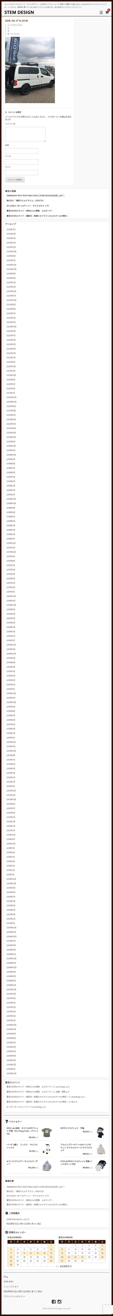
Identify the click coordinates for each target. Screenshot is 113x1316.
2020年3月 (11, 433)
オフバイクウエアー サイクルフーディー (22, 1162)
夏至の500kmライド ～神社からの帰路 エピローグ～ (30, 211)
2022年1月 (11, 362)
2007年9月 (11, 998)
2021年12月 (11, 366)
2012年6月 (11, 813)
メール (8, 156)
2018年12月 (11, 499)
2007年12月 (11, 990)
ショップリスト (11, 1287)
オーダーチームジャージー (18, 1107)
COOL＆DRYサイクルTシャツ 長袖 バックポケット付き (76, 1162)
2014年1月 (11, 738)
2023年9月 (11, 305)
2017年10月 (11, 552)
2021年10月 (11, 375)
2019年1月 (11, 495)
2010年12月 (11, 879)
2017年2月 (11, 587)
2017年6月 (11, 570)
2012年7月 (11, 808)
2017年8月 (11, 561)
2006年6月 (11, 1047)
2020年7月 (11, 415)
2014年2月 (11, 733)
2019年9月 (11, 459)
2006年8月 (11, 1038)
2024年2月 (11, 287)
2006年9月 (11, 1034)
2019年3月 (11, 486)
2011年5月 (11, 857)
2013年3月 (11, 777)
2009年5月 (11, 945)
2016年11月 (11, 601)
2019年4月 (11, 481)
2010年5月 (11, 906)
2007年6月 (11, 1007)
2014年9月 (11, 707)
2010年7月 (11, 897)
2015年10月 (11, 654)
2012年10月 (11, 800)
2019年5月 (11, 477)
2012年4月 (11, 817)
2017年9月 (11, 556)
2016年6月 (11, 618)
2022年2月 (11, 358)
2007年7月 (11, 1003)
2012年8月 (11, 804)
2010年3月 (11, 914)
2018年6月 (11, 521)
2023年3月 (11, 322)
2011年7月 (11, 848)
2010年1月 (11, 923)
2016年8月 (11, 614)
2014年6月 (11, 720)
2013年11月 (11, 746)
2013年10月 (11, 751)
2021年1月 (11, 393)
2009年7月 (11, 941)
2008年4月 (11, 981)
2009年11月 (11, 932)
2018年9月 (11, 508)
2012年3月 (11, 822)
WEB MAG (9, 1282)
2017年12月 (11, 543)
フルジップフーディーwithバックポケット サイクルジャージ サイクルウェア (76, 1147)
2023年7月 (11, 313)
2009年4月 (11, 950)
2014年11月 (11, 698)
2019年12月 (11, 446)
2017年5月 (11, 574)
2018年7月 (11, 517)
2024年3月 (11, 282)
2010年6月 (11, 901)
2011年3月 (11, 866)
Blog (6, 1277)
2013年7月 (11, 760)
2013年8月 (11, 755)
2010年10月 (11, 883)
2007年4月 (11, 1016)
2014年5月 (11, 724)
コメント (10, 124)
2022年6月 (11, 340)
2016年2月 (11, 636)
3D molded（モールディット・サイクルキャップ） (28, 206)
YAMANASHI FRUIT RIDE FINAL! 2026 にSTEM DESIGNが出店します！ (36, 196)
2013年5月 (11, 769)
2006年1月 (11, 1069)
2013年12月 (11, 742)
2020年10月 (12, 402)
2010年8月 (11, 892)
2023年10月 (11, 300)
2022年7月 (11, 336)
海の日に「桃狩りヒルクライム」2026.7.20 (25, 201)
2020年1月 (11, 442)
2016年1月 (11, 640)
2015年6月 (11, 667)
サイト (8, 167)
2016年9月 (11, 610)
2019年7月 (11, 468)
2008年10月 (12, 967)
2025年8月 (11, 256)
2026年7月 (11, 229)
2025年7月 (11, 260)
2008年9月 (11, 972)
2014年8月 (11, 711)
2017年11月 (11, 548)
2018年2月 (11, 534)
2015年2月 (11, 685)
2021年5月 (11, 384)
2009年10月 (12, 937)
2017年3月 (11, 583)
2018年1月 (11, 539)
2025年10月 (11, 252)
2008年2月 (11, 985)
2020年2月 (11, 437)
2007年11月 (11, 994)
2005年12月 (11, 1074)
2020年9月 (11, 406)
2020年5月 (11, 424)
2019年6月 (11, 473)
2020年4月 (11, 428)
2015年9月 (11, 658)
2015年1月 (11, 689)
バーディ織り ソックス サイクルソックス (22, 1146)
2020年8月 (11, 411)
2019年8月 (11, 464)
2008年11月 (11, 963)
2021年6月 (11, 380)
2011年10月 (11, 844)
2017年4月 (11, 579)
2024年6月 (11, 278)
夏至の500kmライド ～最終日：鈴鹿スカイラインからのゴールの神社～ (37, 216)
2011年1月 (10, 875)
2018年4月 (11, 530)
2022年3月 (11, 353)
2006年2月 (11, 1065)
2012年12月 (11, 791)
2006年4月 (11, 1056)
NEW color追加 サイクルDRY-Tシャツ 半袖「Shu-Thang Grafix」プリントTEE (23, 1131)
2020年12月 (11, 397)
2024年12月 (11, 265)
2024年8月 (11, 274)
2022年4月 (11, 349)
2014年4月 (11, 729)
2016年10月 (11, 605)
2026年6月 (11, 234)
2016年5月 (11, 623)
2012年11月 (11, 795)
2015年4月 (11, 676)
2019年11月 (11, 450)
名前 (7, 145)
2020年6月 (11, 419)
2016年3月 (11, 632)
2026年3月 (11, 243)
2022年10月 (11, 327)
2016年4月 (11, 627)
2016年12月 (11, 596)
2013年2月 (11, 782)
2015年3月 (11, 680)
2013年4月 (11, 773)
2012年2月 (11, 826)
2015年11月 (11, 649)
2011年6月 (11, 853)
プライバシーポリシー (14, 1296)
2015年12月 (11, 645)
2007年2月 (11, 1020)
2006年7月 (11, 1043)
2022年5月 (11, 344)
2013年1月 (11, 786)
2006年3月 (11, 1060)
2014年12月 (11, 693)
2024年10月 (11, 269)
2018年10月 (11, 503)
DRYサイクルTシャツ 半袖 (72, 1128)
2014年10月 (11, 702)
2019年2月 (11, 490)
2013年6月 (11, 764)
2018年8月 (11, 512)
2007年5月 (11, 1012)
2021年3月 (11, 389)
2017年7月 (11, 565)
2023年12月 (11, 291)
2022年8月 (11, 331)
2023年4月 (11, 318)
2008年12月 (11, 959)
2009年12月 (11, 928)
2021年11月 (11, 371)
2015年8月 (11, 663)
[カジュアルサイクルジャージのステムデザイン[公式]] (19, 12)
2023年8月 (11, 309)
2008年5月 (11, 976)
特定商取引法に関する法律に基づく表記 (24, 1224)
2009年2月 (11, 954)
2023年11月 (11, 296)
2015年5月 (11, 671)
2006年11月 (11, 1029)
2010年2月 (11, 919)
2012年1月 (11, 830)
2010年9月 (11, 888)
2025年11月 (11, 247)
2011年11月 (11, 839)
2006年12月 (11, 1025)
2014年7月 (11, 716)
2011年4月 (11, 861)
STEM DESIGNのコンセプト (18, 1219)
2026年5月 (11, 238)
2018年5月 (11, 526)
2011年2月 (11, 870)
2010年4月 (11, 910)
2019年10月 (11, 455)
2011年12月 (11, 835)
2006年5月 (11, 1051)
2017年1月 (11, 592)
